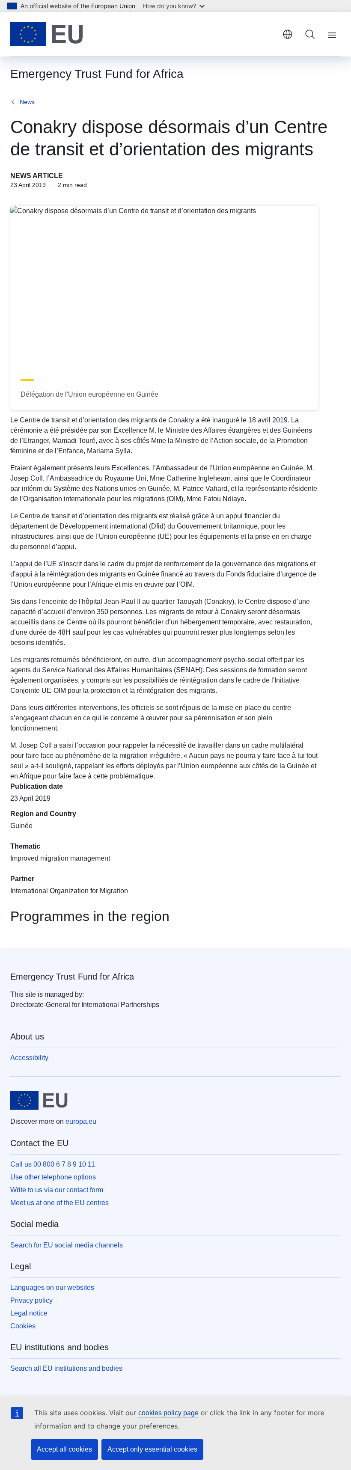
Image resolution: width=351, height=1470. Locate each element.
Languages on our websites (52, 1287)
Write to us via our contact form (56, 1190)
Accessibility (29, 1057)
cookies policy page (168, 1413)
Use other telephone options (53, 1177)
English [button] (287, 34)
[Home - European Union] (46, 34)
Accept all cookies (64, 1449)
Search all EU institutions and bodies (66, 1368)
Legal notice (29, 1313)
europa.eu (80, 1121)
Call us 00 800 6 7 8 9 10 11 (52, 1164)
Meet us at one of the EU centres (59, 1202)
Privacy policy (31, 1300)
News (27, 101)
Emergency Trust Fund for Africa (72, 976)
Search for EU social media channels (66, 1245)
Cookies (23, 1326)
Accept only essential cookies (152, 1449)
